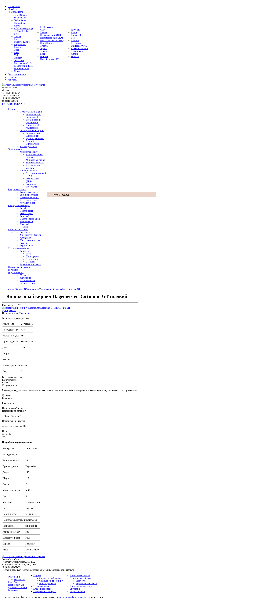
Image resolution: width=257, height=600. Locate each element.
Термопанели (26, 245)
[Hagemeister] (9, 310)
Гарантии (12, 77)
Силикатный (32, 144)
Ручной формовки (35, 138)
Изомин (75, 40)
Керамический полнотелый (33, 115)
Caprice (17, 36)
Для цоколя (25, 237)
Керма (17, 71)
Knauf (74, 32)
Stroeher (75, 56)
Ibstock (17, 47)
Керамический (33, 133)
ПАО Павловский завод (52, 40)
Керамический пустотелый (33, 121)
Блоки (29, 253)
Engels (17, 39)
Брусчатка (13, 269)
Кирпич (12, 109)
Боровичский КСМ (23, 66)
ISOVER (75, 29)
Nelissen (18, 58)
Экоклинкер (77, 51)
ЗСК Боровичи (21, 68)
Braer (16, 33)
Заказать (6, 436)
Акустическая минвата (33, 166)
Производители (15, 12)
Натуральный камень (19, 267)
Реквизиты (19, 579)
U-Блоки (30, 261)
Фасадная (25, 232)
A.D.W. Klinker (21, 31)
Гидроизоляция (15, 272)
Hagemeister (20, 44)
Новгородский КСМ (50, 35)
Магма (43, 32)
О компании (14, 6)
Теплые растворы (29, 192)
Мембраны (25, 277)
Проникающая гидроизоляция (27, 281)
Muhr (16, 55)
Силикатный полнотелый (32, 126)
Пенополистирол (28, 170)
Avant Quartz (20, 15)
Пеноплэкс (76, 43)
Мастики (24, 275)
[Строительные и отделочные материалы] (23, 84)
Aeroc (17, 25)
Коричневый (26, 221)
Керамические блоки (30, 264)
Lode (16, 52)
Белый (23, 208)
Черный (24, 227)
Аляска (74, 54)
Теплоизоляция (15, 149)
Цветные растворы (29, 197)
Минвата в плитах (35, 162)
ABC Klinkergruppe (23, 28)
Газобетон (25, 251)
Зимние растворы (29, 194)
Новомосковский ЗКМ (51, 37)
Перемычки (32, 259)
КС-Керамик (46, 27)
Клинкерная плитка (18, 229)
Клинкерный (32, 136)
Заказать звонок (10, 101)
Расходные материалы (31, 185)
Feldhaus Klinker (22, 41)
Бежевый (24, 216)
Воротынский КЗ (23, 63)
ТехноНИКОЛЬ (79, 45)
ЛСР (42, 29)
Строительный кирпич (31, 111)
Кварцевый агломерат (19, 205)
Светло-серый (27, 211)
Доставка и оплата (17, 74)
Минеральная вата (29, 152)
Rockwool (76, 35)
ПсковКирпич (47, 43)
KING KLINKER (79, 48)
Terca (16, 50)
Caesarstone (19, 23)
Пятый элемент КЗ (49, 59)
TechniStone (20, 20)
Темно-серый (26, 213)
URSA (74, 37)
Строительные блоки (18, 248)
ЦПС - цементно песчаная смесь (28, 201)
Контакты (13, 79)
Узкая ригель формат (30, 235)
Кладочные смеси (17, 189)
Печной (30, 141)
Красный (24, 224)
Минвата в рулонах (36, 160)
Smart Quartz (20, 17)
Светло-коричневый (30, 219)
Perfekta (44, 56)
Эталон (43, 51)
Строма (44, 45)
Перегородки (32, 256)
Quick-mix (19, 60)
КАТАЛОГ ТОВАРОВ (13, 104)
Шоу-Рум (12, 9)
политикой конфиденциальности (73, 597)
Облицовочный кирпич (32, 130)
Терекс (43, 48)
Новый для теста (28, 146)
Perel (42, 54)
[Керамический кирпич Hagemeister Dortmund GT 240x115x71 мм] (36, 308)
